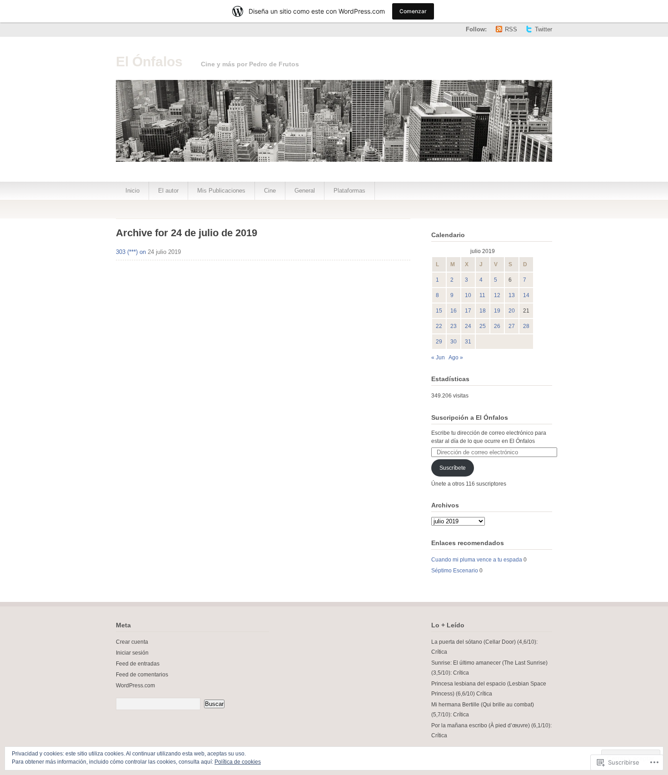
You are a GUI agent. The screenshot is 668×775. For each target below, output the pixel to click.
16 (453, 311)
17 (468, 311)
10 (468, 295)
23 (453, 326)
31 (468, 341)
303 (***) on (131, 251)
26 (497, 326)
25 (482, 326)
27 (511, 326)
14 (526, 295)
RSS (511, 29)
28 (526, 326)
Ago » (456, 357)
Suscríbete (452, 468)
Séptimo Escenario (454, 570)
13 (511, 295)
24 (468, 326)
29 (439, 341)
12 (497, 295)
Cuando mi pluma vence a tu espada (476, 559)
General (304, 190)
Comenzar (413, 11)
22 (439, 326)
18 (482, 311)
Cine (270, 190)
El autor (168, 190)
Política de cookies (237, 762)
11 (482, 295)
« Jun (438, 357)
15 (439, 311)
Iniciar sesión (132, 653)
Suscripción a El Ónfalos (469, 417)
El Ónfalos (149, 61)
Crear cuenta (132, 642)
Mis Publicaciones (221, 190)
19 (497, 311)
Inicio (132, 190)
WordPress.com (135, 685)
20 (511, 311)
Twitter (543, 29)
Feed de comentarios (142, 674)
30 (453, 341)
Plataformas (349, 190)
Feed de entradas (138, 664)
